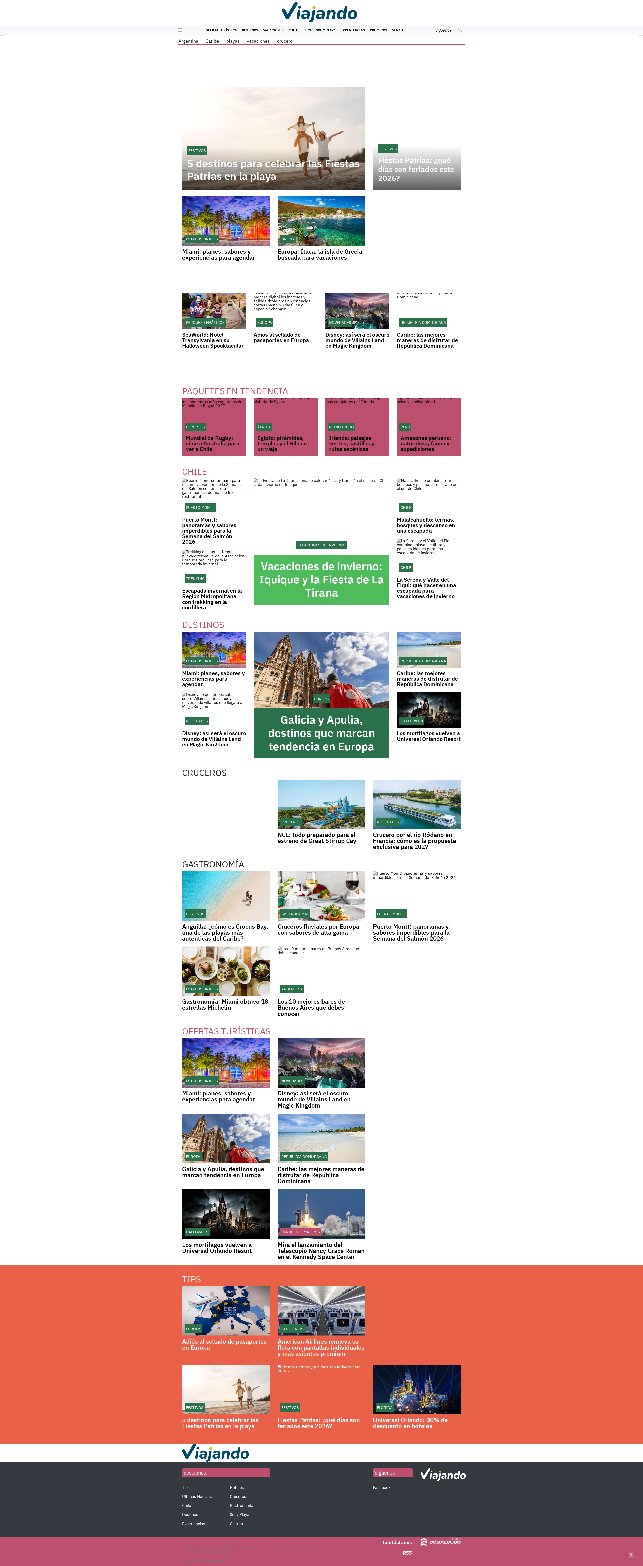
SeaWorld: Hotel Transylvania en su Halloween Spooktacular (213, 340)
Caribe (212, 41)
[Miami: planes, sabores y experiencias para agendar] (214, 650)
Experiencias (353, 30)
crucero (285, 41)
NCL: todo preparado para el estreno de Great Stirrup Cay (317, 838)
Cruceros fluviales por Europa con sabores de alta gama (318, 929)
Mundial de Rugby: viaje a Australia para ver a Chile (212, 443)
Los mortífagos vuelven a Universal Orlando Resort (429, 735)
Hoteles (237, 1487)
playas (233, 41)
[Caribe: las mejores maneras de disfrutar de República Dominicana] (429, 311)
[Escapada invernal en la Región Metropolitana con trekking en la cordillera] (214, 567)
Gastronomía (241, 1505)
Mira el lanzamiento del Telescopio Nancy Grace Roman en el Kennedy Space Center (321, 1250)
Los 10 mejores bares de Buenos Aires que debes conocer (311, 1007)
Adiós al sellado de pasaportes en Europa (281, 337)
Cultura (236, 1523)
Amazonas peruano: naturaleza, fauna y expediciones (426, 443)
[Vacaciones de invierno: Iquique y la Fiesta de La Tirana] (321, 516)
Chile (293, 30)
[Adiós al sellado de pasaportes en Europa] (286, 311)
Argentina (188, 41)
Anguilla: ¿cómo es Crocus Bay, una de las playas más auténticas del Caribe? (225, 932)
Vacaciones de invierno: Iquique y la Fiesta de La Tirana (321, 579)
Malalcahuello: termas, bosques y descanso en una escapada (426, 525)
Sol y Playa (326, 30)
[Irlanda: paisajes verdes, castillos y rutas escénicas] (357, 416)
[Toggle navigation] (179, 30)
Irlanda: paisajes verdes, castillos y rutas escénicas (351, 443)
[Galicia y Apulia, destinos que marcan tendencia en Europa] (321, 670)
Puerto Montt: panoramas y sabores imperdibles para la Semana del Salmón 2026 (209, 530)
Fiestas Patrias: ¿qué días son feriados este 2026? (416, 169)
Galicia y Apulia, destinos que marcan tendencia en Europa (321, 732)
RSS (407, 1552)
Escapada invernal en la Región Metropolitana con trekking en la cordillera (212, 599)
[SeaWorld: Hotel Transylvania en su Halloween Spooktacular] (214, 311)
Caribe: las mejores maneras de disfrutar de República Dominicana (427, 340)
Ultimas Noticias (197, 1496)
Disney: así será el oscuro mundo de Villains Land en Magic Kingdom (357, 340)
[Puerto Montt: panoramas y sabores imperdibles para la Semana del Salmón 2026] (214, 496)
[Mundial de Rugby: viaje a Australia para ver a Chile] (214, 416)
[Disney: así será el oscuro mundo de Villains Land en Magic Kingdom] (357, 311)
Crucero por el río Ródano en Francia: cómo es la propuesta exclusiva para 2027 (414, 841)
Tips (307, 30)
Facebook (381, 1487)
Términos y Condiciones (203, 1560)
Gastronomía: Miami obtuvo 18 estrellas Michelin (225, 1004)
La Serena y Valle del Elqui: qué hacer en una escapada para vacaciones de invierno (426, 588)
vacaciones (258, 41)
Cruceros (378, 30)
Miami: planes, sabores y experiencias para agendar (218, 254)
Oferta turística (221, 30)
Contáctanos (397, 1542)
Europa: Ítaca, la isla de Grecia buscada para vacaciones (320, 254)
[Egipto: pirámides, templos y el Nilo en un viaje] (286, 416)
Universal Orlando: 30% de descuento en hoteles (410, 1423)
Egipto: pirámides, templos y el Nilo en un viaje (282, 443)
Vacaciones (273, 30)
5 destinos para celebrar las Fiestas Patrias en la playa (273, 170)
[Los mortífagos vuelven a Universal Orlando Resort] (429, 710)
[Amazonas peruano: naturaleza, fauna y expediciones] (429, 416)
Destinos (250, 30)
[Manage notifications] (631, 1555)
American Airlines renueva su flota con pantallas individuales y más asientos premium (321, 1347)
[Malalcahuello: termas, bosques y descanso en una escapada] (429, 496)
